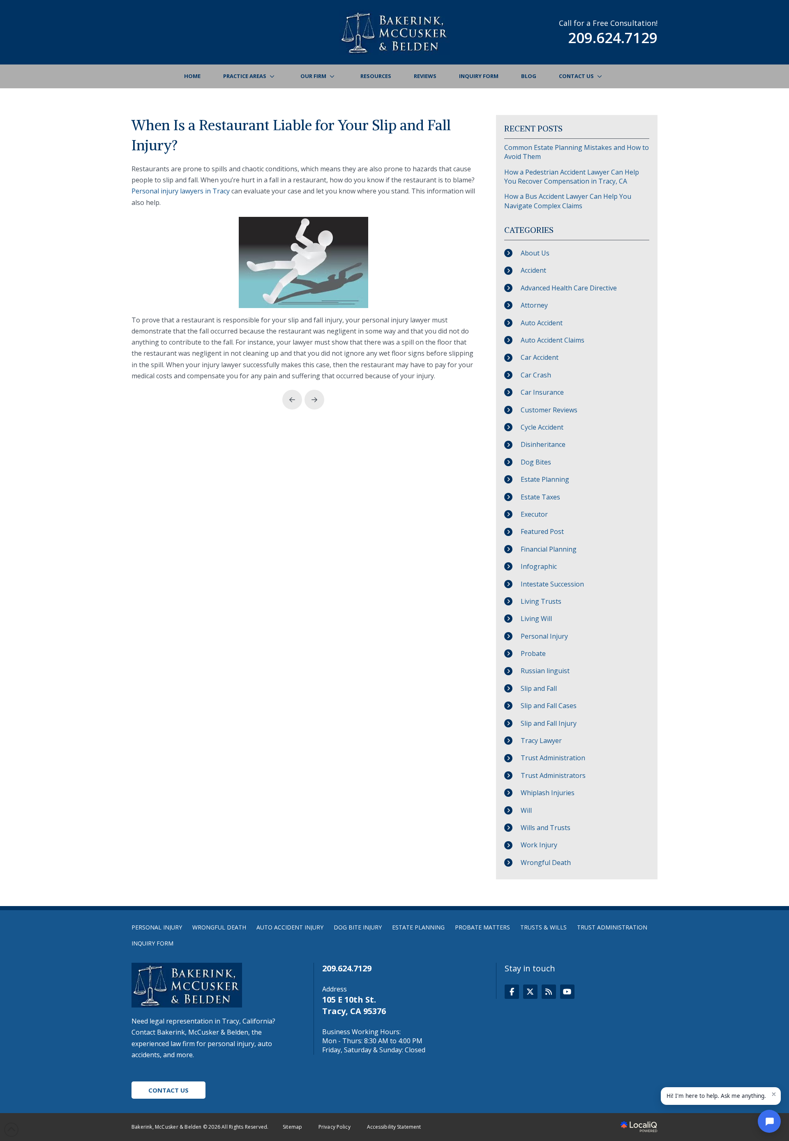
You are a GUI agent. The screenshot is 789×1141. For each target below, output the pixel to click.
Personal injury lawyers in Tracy (181, 191)
